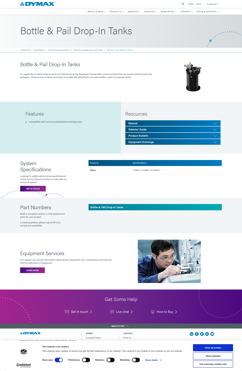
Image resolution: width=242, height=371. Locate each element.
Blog (198, 4)
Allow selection (213, 356)
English (212, 4)
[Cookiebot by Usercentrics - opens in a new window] (23, 365)
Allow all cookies (213, 348)
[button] (96, 11)
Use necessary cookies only (213, 364)
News (191, 4)
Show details (151, 360)
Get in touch (33, 188)
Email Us (127, 337)
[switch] (86, 360)
